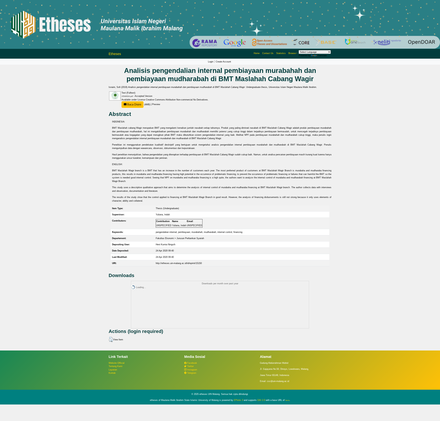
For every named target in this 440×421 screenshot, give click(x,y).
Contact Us (267, 53)
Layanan (113, 369)
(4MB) (138, 104)
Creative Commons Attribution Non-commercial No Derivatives (177, 99)
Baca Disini (133, 104)
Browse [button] (292, 53)
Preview (156, 104)
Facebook (191, 363)
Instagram (191, 369)
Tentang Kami (115, 366)
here (287, 400)
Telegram (191, 373)
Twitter (190, 366)
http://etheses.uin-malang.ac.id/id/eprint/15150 (179, 263)
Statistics (281, 53)
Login (210, 61)
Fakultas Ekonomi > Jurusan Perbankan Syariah (180, 238)
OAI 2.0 (261, 400)
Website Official (116, 363)
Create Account (223, 61)
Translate (322, 55)
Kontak (112, 373)
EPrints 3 (238, 400)
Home (257, 53)
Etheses (115, 54)
